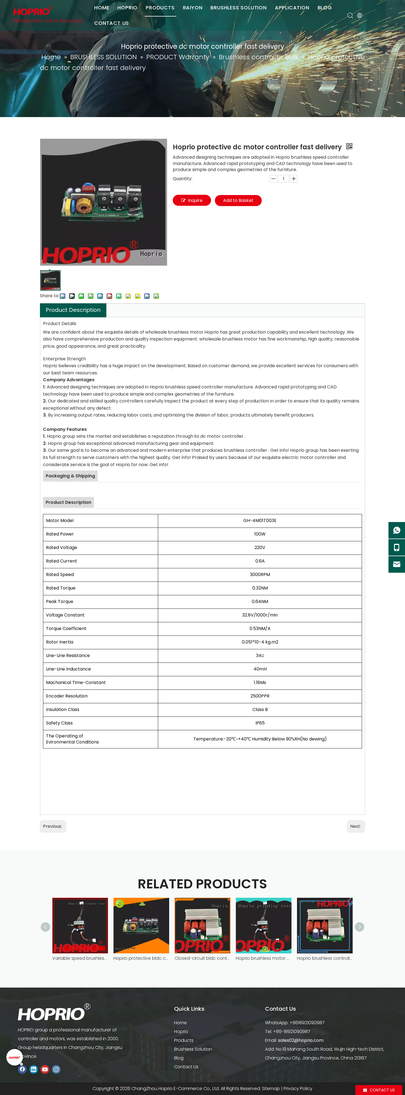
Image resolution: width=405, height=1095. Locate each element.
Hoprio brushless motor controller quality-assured (263, 958)
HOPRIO (127, 7)
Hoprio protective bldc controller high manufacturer (141, 958)
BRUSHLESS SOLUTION (238, 7)
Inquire (195, 200)
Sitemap (271, 1088)
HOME (101, 7)
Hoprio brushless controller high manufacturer (325, 958)
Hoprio (181, 1031)
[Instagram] (56, 1069)
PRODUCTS (160, 7)
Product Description (73, 310)
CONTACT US (111, 23)
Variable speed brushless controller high (80, 958)
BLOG (325, 7)
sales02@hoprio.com (300, 1040)
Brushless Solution (193, 1049)
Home (180, 1023)
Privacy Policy (298, 1088)
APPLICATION (292, 7)
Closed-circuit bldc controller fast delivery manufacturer (202, 958)
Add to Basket (238, 200)
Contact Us (186, 1067)
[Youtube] (44, 1069)
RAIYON (192, 7)
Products (183, 1040)
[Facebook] (22, 1069)
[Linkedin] (33, 1069)
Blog (178, 1058)
